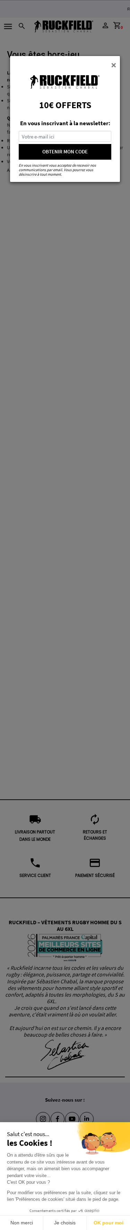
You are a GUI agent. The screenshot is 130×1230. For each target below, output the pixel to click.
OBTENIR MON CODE (65, 151)
